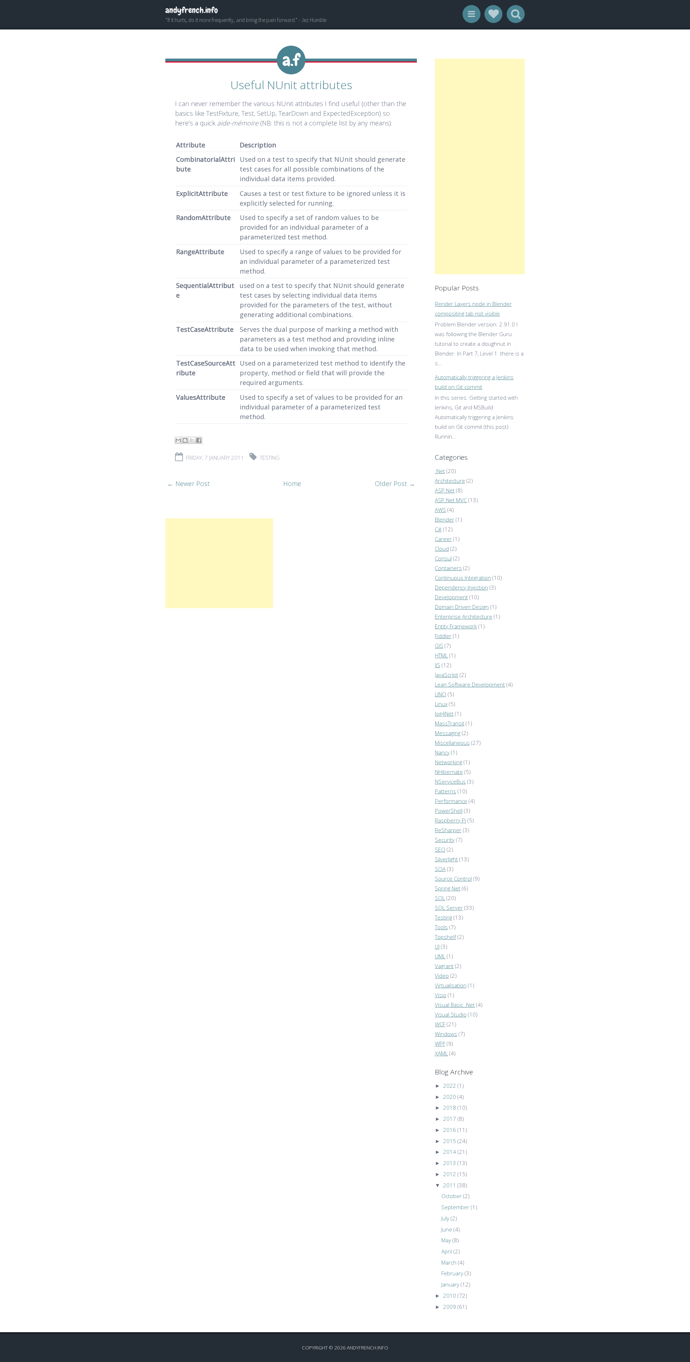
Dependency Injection (461, 587)
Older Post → (395, 483)
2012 (449, 1174)
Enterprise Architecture (463, 616)
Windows (446, 1033)
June (446, 1229)
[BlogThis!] (185, 440)
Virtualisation (450, 985)
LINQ (440, 694)
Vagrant (444, 965)
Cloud (442, 548)
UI (437, 946)
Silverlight (446, 859)
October (451, 1196)
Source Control (453, 878)
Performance (451, 800)
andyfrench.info (191, 10)
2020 (449, 1096)
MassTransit (449, 723)
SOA (440, 868)
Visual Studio (450, 1014)
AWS (440, 509)
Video (442, 975)
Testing (270, 457)
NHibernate (449, 771)
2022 (449, 1085)
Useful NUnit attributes (291, 84)
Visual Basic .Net (455, 1004)
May (446, 1240)
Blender (444, 519)
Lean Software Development (470, 684)
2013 (449, 1162)
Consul (443, 558)
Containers (448, 568)
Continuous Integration (463, 577)
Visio (440, 995)
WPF (440, 1043)
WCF (440, 1024)
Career (443, 538)
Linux (441, 703)
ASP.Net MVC (451, 500)
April (446, 1251)
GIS (439, 645)
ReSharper (448, 830)
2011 (449, 1185)
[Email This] (178, 440)
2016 (449, 1129)
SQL (440, 898)
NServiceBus (450, 781)
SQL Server (449, 907)
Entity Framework (456, 626)
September (455, 1207)
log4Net (444, 713)
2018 (449, 1107)
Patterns (445, 791)
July (445, 1218)
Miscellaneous (452, 742)
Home (292, 483)
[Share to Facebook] (198, 440)
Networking (448, 762)
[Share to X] (192, 440)
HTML (441, 655)
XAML (441, 1053)
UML (440, 956)
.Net (440, 470)
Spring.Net (447, 888)
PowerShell (449, 810)
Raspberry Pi (450, 820)
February (452, 1273)
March (448, 1262)
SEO (440, 849)
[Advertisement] (219, 563)
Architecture (450, 480)
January (450, 1284)
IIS (437, 665)
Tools (441, 927)
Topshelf (445, 936)
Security (445, 839)
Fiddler (443, 635)
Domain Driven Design (462, 606)
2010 (449, 1295)
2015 (449, 1141)
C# (438, 529)
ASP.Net (445, 490)
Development (451, 597)
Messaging (447, 733)
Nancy (442, 752)
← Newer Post (188, 483)
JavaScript (446, 674)
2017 (449, 1118)
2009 (449, 1306)
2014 (449, 1151)
